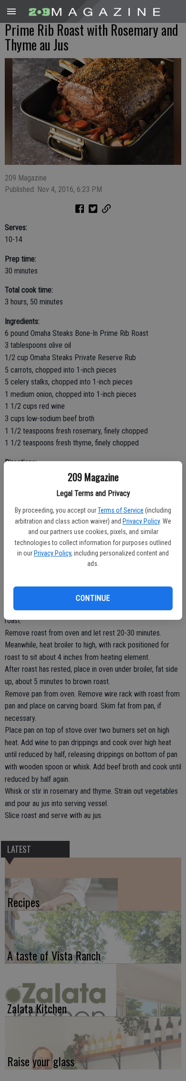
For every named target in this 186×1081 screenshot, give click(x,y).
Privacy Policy (141, 521)
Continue (93, 598)
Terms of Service (121, 510)
